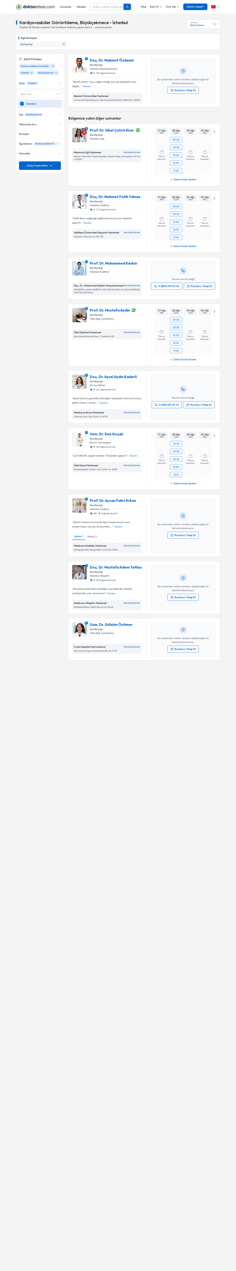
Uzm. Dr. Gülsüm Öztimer (111, 624)
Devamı (87, 86)
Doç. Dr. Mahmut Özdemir (112, 60)
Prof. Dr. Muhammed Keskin (113, 263)
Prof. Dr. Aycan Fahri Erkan (113, 500)
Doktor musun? (195, 6)
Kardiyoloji (96, 65)
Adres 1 (78, 536)
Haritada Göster (132, 152)
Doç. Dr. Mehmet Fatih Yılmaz (115, 196)
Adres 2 (92, 536)
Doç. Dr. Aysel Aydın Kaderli (113, 376)
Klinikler (81, 6)
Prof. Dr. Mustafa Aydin (110, 310)
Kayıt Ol (154, 6)
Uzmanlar (66, 6)
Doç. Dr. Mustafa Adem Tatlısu (116, 567)
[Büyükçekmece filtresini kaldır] (56, 72)
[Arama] (127, 7)
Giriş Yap (171, 6)
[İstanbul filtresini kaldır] (31, 72)
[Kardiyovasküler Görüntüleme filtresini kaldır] (52, 66)
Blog (143, 6)
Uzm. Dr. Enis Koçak (106, 434)
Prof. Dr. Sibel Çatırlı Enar (112, 130)
